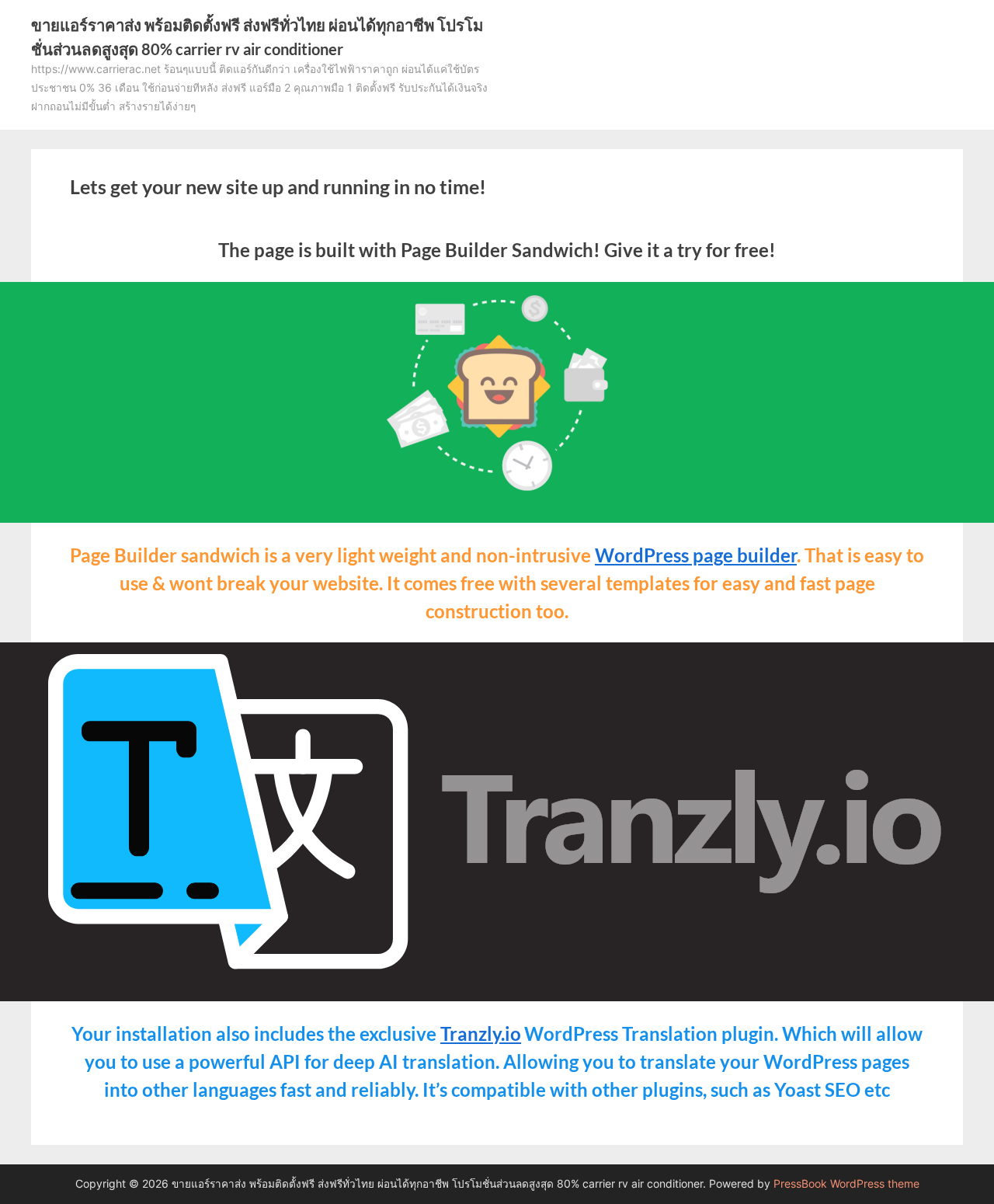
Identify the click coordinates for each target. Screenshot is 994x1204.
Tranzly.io (480, 1033)
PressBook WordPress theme (846, 1184)
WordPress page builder (696, 555)
